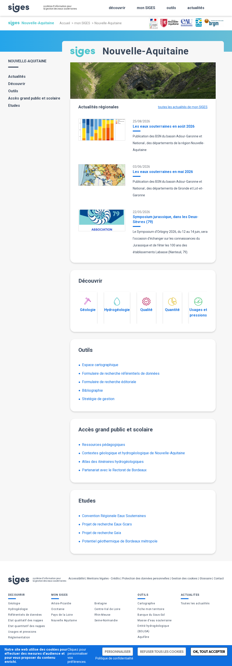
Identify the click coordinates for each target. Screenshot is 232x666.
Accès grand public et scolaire (34, 98)
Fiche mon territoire (151, 609)
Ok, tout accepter (209, 652)
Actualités (17, 76)
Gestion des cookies (184, 578)
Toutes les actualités (195, 603)
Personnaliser (117, 652)
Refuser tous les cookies (162, 652)
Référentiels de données (25, 614)
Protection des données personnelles (145, 578)
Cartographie (146, 603)
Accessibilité (76, 578)
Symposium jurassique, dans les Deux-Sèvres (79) (165, 219)
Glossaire (206, 578)
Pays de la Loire (62, 614)
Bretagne (100, 603)
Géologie (88, 310)
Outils (13, 91)
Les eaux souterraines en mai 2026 (163, 172)
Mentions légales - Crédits (103, 578)
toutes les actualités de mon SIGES (183, 107)
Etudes (14, 105)
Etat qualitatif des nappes (25, 620)
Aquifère (143, 637)
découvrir (117, 8)
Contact (219, 578)
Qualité (146, 310)
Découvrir (16, 84)
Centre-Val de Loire (107, 609)
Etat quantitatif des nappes (26, 626)
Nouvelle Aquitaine (64, 620)
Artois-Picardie (61, 603)
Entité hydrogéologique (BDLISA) (153, 628)
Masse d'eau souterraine (155, 620)
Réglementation (19, 637)
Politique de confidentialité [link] (114, 658)
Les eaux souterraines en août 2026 (163, 126)
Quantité (172, 310)
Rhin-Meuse (102, 614)
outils (171, 8)
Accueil (65, 23)
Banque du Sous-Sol (151, 614)
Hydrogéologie (117, 310)
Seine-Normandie (106, 620)
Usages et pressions (198, 312)
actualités (195, 8)
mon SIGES (146, 8)
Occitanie (58, 609)
